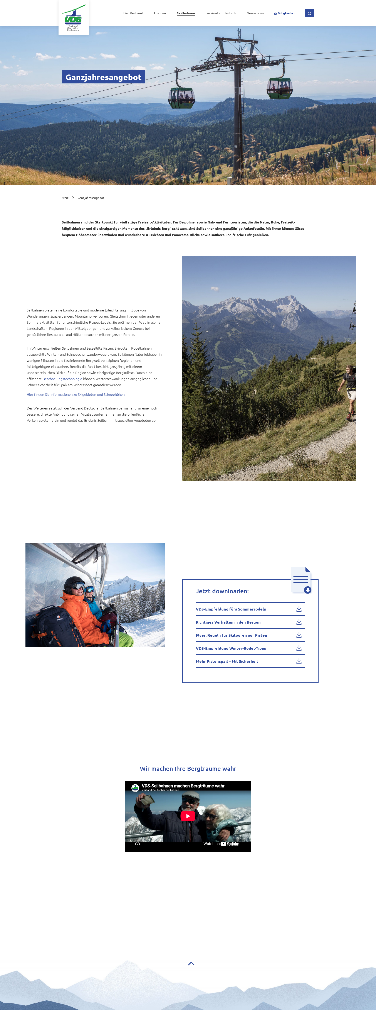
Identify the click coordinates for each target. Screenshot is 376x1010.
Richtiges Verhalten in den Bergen (228, 621)
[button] (284, 13)
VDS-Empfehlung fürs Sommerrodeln (231, 608)
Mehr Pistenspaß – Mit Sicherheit (227, 661)
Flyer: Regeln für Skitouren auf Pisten (231, 635)
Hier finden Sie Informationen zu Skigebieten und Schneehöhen (76, 394)
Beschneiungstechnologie (62, 378)
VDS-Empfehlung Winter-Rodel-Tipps (231, 648)
